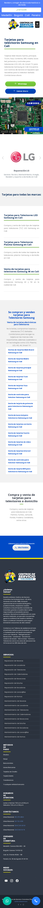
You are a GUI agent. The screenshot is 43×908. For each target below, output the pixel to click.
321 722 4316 (19, 821)
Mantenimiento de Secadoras (16, 728)
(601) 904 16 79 (20, 830)
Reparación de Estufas (14, 683)
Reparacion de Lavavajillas (15, 692)
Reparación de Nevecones (15, 679)
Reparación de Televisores (15, 670)
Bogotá (18, 15)
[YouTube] (21, 904)
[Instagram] (11, 881)
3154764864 (23, 547)
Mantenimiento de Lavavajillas (17, 732)
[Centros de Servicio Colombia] (21, 24)
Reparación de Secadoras (15, 688)
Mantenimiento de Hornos (15, 737)
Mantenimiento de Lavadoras (16, 705)
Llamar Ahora (22, 91)
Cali (27, 15)
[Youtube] (6, 881)
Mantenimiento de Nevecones (17, 719)
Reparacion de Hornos (13, 696)
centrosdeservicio (20, 901)
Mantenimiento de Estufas (15, 723)
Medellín (6, 15)
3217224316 (22, 10)
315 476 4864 (19, 817)
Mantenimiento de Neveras (15, 701)
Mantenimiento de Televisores (17, 710)
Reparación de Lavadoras (15, 665)
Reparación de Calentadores (16, 674)
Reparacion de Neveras (14, 661)
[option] (21, 163)
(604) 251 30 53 (20, 825)
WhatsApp (22, 84)
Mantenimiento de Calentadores (18, 714)
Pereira (36, 15)
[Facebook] (17, 881)
